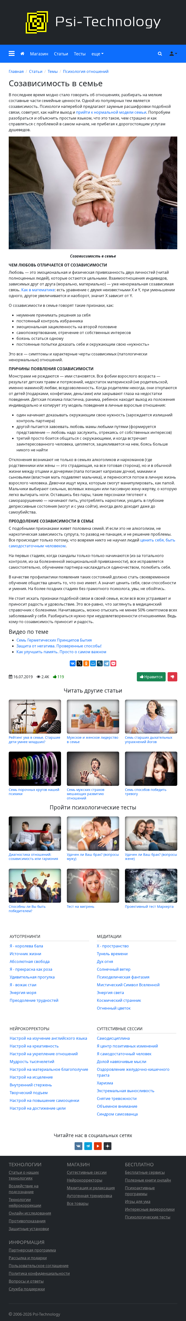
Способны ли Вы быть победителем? (27, 908)
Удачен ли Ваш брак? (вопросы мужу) (93, 856)
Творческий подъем (29, 1092)
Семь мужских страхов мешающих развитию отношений (85, 793)
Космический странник (119, 1000)
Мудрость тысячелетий (32, 1061)
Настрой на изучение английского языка (48, 1038)
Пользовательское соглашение (39, 1265)
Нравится (153, 676)
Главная (16, 71)
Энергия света (110, 992)
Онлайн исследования (30, 1213)
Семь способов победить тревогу (145, 791)
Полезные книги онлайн (148, 1180)
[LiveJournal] (100, 663)
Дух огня (105, 961)
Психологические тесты (147, 1217)
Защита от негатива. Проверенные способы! (58, 646)
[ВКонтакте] (73, 663)
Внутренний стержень (31, 1085)
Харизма (105, 1083)
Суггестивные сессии (87, 1172)
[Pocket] (113, 663)
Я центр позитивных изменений (127, 1046)
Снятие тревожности (117, 1098)
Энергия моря (23, 992)
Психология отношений (85, 71)
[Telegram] (106, 663)
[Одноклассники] (86, 663)
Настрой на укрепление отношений (44, 1053)
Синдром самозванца (117, 1114)
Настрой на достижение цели (38, 1108)
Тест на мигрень (80, 906)
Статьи (61, 54)
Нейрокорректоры (84, 1180)
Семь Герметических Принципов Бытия (54, 640)
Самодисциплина (113, 1038)
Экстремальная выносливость (126, 1090)
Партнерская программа (32, 1250)
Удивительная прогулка (32, 977)
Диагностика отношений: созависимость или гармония (33, 856)
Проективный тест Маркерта (149, 906)
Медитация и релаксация (91, 1188)
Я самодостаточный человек (124, 1053)
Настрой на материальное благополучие (49, 1069)
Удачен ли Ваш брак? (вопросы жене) (151, 856)
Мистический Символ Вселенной (128, 984)
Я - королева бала (26, 946)
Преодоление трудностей (34, 1000)
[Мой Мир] (93, 663)
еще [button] (96, 54)
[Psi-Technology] (93, 22)
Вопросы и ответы (26, 1281)
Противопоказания (27, 1221)
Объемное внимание (117, 1106)
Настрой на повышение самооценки (44, 1100)
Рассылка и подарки (28, 1258)
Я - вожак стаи (23, 984)
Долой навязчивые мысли (121, 1061)
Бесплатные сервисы (145, 1172)
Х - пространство (113, 946)
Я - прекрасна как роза (31, 969)
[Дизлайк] (172, 676)
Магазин (39, 54)
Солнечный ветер (114, 969)
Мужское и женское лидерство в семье (92, 739)
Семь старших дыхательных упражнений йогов (148, 739)
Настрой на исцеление (31, 1077)
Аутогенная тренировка (89, 1195)
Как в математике (38, 289)
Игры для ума (137, 1201)
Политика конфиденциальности (39, 1273)
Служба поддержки (27, 1289)
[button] (12, 54)
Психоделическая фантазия (123, 977)
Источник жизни (25, 953)
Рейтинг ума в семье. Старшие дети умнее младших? (34, 739)
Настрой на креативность (34, 1046)
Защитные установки (29, 1228)
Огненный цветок (114, 1008)
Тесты (80, 54)
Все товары (77, 1203)
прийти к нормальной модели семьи (111, 112)
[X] (79, 663)
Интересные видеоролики (150, 1209)
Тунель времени (112, 953)
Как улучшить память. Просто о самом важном (61, 651)
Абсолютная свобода (30, 961)
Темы (53, 71)
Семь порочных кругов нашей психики (34, 791)
